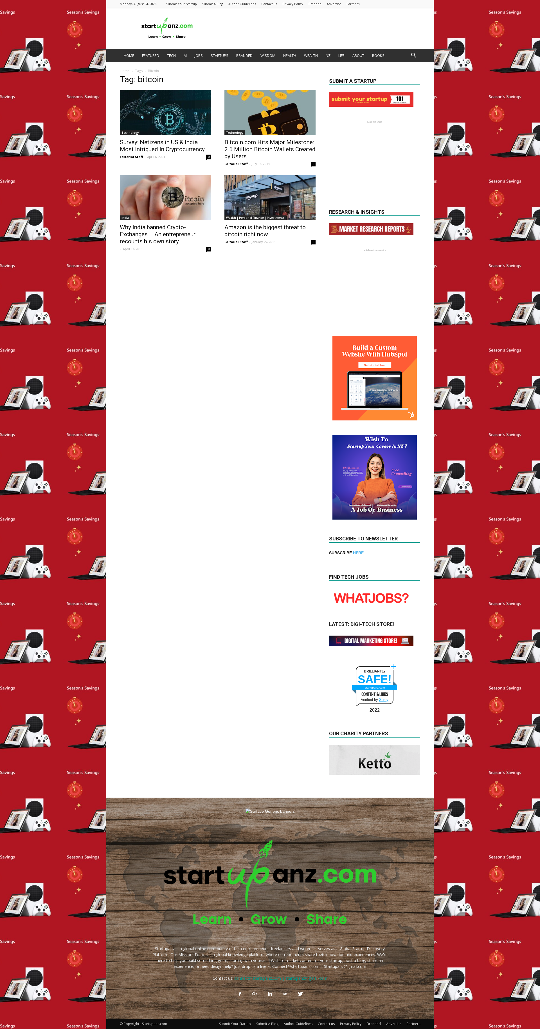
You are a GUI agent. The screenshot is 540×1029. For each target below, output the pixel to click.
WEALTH (311, 55)
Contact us (269, 4)
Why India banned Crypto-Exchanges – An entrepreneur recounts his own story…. (157, 234)
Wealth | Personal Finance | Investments (255, 218)
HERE (358, 553)
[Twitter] (300, 994)
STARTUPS (219, 55)
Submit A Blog (212, 4)
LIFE (341, 55)
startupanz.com (375, 687)
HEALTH (289, 55)
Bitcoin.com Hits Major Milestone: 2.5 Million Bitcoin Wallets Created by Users (270, 149)
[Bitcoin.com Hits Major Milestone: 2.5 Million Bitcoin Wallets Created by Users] (270, 112)
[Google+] (254, 994)
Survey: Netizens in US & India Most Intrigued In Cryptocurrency (162, 146)
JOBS (199, 55)
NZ (328, 55)
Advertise (334, 4)
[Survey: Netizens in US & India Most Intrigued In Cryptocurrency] (165, 112)
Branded (315, 4)
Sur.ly (383, 700)
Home (125, 70)
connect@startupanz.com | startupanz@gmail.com (280, 978)
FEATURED (150, 55)
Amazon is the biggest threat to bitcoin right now (265, 231)
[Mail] (285, 994)
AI (185, 55)
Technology (130, 133)
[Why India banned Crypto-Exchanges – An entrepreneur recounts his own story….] (165, 197)
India (125, 218)
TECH (171, 55)
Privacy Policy (292, 4)
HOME (129, 55)
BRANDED (244, 55)
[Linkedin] (270, 994)
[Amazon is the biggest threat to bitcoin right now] (270, 197)
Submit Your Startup (181, 4)
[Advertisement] (317, 28)
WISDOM (267, 55)
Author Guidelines (242, 4)
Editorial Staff (131, 157)
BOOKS (378, 55)
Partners (352, 4)
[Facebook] (239, 994)
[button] (413, 56)
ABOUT (358, 55)
